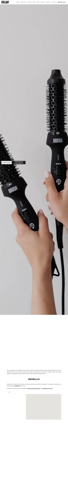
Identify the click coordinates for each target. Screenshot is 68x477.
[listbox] (62, 2)
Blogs (42, 2)
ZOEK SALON (6, 162)
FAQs (38, 2)
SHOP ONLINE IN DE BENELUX (19, 162)
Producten (23, 2)
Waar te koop (31, 2)
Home (17, 2)
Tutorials (48, 2)
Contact (54, 2)
